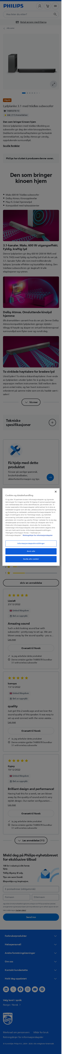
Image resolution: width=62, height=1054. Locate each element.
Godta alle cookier (30, 560)
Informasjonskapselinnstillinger (29, 544)
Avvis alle (30, 552)
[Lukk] (54, 490)
